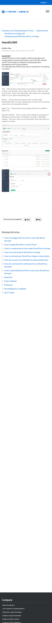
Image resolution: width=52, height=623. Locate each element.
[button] (47, 10)
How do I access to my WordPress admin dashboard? (26, 260)
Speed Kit (8, 277)
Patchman (8, 285)
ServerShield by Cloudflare (15, 289)
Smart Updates (10, 281)
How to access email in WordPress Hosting (22, 252)
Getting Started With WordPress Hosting (21, 36)
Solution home (42, 30)
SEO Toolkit (9, 292)
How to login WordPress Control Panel (20, 244)
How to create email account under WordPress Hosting (27, 248)
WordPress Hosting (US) (14, 33)
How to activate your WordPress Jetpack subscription (26, 256)
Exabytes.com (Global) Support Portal (17, 30)
